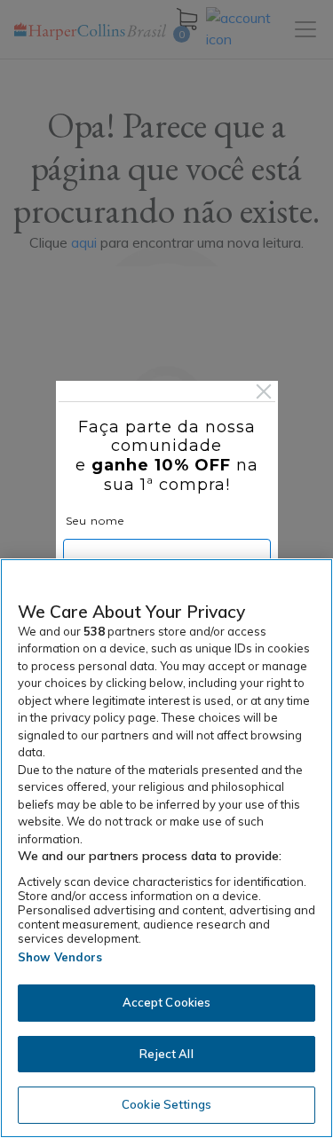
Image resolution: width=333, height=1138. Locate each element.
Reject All (166, 1054)
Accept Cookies (167, 1002)
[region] (166, 848)
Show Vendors (60, 957)
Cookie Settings (166, 1104)
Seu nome (95, 520)
